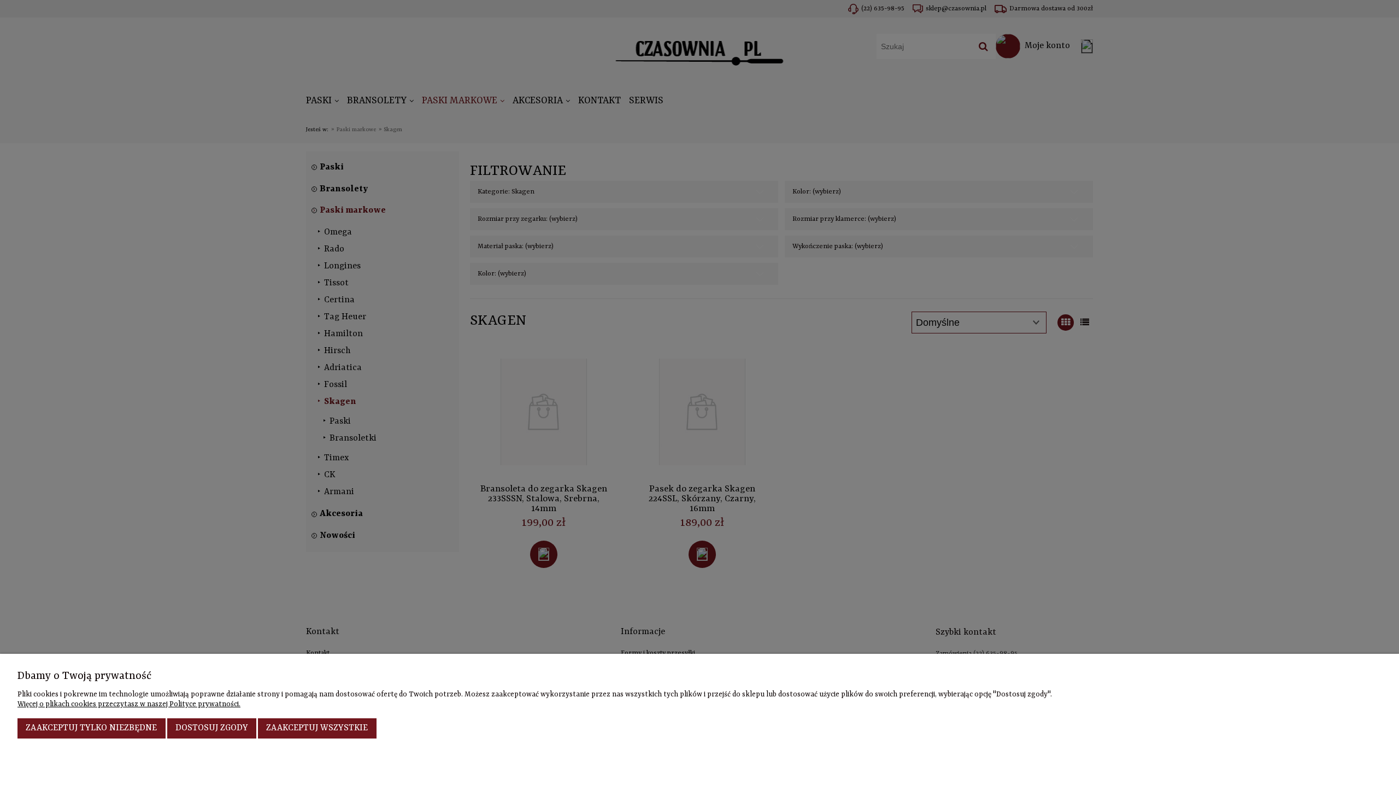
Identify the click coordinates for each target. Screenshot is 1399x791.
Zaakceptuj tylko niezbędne (91, 728)
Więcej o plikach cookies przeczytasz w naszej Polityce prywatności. (128, 704)
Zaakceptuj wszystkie (317, 728)
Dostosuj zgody (211, 728)
